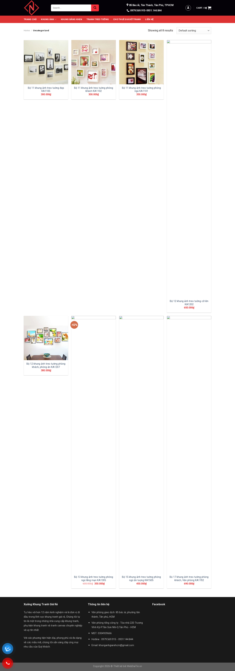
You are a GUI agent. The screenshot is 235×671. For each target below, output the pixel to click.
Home (27, 30)
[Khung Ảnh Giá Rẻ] (35, 8)
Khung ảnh (47, 19)
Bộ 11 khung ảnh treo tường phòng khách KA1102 (93, 90)
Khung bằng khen (71, 19)
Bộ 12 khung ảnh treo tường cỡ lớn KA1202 (189, 303)
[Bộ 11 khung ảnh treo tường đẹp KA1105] (46, 62)
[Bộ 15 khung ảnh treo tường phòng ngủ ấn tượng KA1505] (141, 444)
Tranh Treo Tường (98, 19)
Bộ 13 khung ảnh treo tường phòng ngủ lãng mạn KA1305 (93, 579)
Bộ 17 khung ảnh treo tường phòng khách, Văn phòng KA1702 (189, 579)
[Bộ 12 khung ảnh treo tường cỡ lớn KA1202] (189, 168)
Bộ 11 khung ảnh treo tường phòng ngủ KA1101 (141, 90)
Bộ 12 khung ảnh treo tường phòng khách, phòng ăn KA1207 (45, 365)
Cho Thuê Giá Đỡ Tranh (127, 19)
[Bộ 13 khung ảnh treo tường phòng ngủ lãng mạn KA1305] (93, 444)
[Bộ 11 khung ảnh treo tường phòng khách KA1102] (93, 62)
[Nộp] (95, 7)
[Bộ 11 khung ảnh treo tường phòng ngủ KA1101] (141, 62)
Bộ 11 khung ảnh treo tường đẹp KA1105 (46, 90)
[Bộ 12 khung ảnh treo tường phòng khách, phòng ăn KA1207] (46, 338)
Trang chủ (30, 19)
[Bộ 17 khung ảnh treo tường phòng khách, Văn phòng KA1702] (189, 444)
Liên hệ (149, 19)
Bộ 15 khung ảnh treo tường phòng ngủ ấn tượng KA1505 (141, 579)
